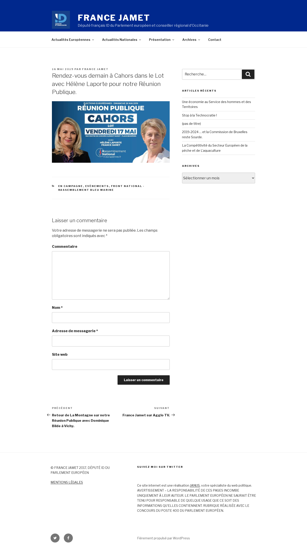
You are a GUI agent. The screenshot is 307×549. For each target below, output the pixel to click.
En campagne (70, 186)
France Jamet (114, 18)
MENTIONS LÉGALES (67, 482)
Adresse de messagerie (75, 331)
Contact (214, 40)
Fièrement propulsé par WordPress (163, 538)
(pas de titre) (191, 123)
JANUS (195, 485)
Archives (189, 40)
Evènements (97, 186)
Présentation (160, 40)
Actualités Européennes (70, 40)
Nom (57, 307)
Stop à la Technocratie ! (199, 115)
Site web (59, 354)
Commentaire (64, 246)
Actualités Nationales (119, 40)
